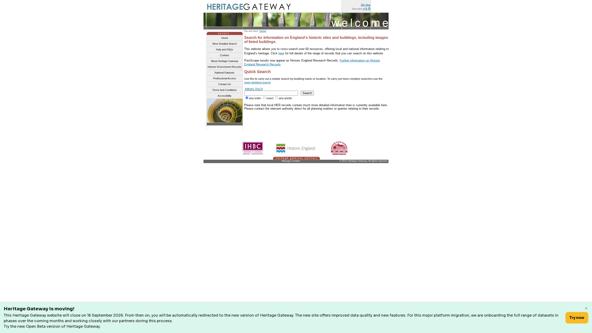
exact (270, 98)
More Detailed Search (225, 43)
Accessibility (224, 95)
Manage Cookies (291, 161)
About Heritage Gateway (224, 61)
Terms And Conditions (224, 90)
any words (285, 98)
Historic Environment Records (224, 66)
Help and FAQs (224, 49)
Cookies (224, 55)
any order (255, 98)
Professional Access (224, 78)
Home (262, 31)
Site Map (365, 4)
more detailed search (257, 82)
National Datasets (224, 72)
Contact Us (224, 84)
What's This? (254, 89)
